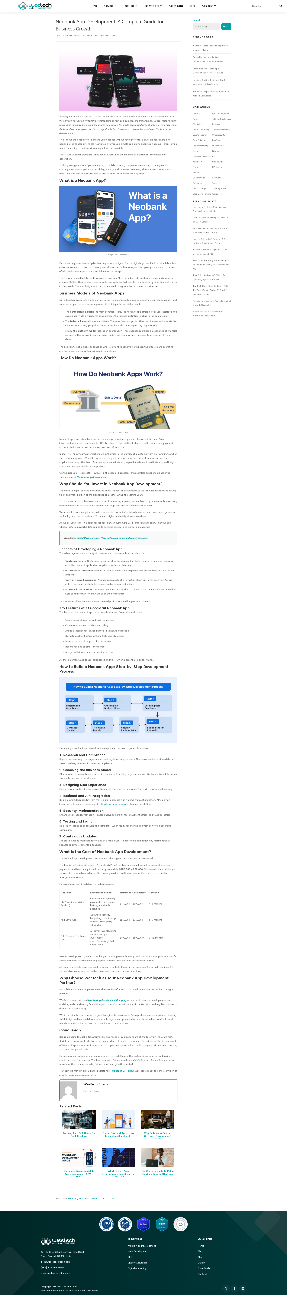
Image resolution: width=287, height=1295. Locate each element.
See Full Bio (90, 1091)
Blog (192, 5)
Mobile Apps (218, 161)
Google (215, 151)
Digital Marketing (201, 145)
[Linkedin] (242, 1288)
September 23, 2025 (80, 35)
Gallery (201, 1262)
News (195, 167)
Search (196, 20)
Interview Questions (202, 156)
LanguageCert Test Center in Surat (59, 1286)
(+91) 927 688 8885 (52, 1267)
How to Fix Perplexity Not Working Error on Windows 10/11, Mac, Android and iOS (212, 264)
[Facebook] (234, 1288)
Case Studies (176, 5)
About (201, 1251)
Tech (111, 1198)
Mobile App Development (142, 1245)
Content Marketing (221, 129)
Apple (103, 1198)
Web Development (202, 193)
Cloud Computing (201, 129)
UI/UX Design (199, 188)
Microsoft (197, 161)
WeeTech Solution (105, 35)
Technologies (152, 5)
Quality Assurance (137, 1262)
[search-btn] (280, 6)
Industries (129, 5)
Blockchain (198, 124)
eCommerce (218, 145)
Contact (202, 1274)
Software (216, 177)
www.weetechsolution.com (55, 1273)
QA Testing (217, 167)
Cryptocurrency (200, 135)
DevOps (216, 140)
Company (207, 5)
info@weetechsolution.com (55, 1261)
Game (195, 151)
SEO (214, 172)
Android (72, 1198)
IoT (213, 156)
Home (94, 5)
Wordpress (217, 193)
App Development (89, 1198)
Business (216, 124)
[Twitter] (226, 1288)
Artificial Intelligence (221, 119)
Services (108, 5)
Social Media (199, 177)
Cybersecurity (218, 135)
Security (196, 172)
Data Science (199, 140)
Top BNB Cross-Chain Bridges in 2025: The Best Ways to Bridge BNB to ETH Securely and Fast (211, 290)
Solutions (197, 183)
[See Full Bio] (99, 1091)
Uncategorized (219, 188)
